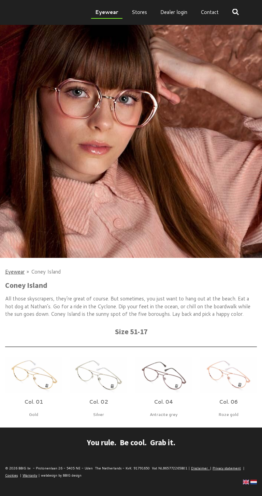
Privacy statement (227, 468)
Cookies (11, 475)
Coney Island (46, 271)
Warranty (30, 475)
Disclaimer (200, 468)
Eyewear (15, 271)
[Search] (235, 12)
